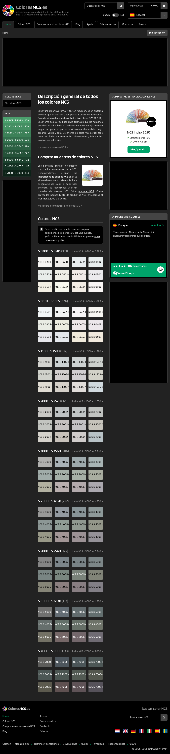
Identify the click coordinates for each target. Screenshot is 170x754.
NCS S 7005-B (62, 662)
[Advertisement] (85, 62)
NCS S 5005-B (62, 562)
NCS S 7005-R (62, 687)
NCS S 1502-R (62, 374)
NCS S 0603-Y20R (79, 337)
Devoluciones (70, 744)
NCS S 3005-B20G (79, 462)
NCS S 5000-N (45, 562)
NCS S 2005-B (95, 437)
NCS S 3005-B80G (45, 474)
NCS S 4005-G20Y (79, 524)
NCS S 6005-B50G (95, 612)
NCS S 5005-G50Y (95, 574)
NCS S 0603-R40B (95, 324)
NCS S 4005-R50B (95, 537)
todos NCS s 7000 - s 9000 (86, 651)
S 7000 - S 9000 (17, 173)
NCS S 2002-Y (95, 424)
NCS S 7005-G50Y (95, 674)
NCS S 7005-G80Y (45, 687)
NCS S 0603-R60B (45, 337)
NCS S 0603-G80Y (62, 324)
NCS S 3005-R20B (79, 487)
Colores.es (19, 708)
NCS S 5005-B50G (95, 562)
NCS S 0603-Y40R (95, 337)
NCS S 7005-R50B (95, 687)
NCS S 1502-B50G (79, 362)
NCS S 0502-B (79, 262)
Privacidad (98, 744)
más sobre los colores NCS (52, 147)
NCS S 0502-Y (45, 287)
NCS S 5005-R (62, 587)
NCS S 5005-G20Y (79, 574)
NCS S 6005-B (62, 612)
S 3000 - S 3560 (17, 146)
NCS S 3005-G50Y (95, 474)
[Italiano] (149, 731)
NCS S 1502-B (62, 362)
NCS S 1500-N (45, 362)
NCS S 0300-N (45, 262)
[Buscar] (120, 5)
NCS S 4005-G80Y (45, 537)
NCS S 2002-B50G (79, 412)
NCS (7, 113)
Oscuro (107, 15)
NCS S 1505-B (95, 387)
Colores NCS (13, 96)
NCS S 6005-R (62, 637)
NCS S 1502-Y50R (62, 387)
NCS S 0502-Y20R (62, 287)
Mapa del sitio (22, 744)
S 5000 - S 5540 (17, 159)
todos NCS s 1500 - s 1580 (87, 351)
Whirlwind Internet (158, 749)
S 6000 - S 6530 (17, 166)
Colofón (6, 744)
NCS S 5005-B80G (45, 574)
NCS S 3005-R (62, 487)
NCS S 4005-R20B (79, 537)
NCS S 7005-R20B (79, 687)
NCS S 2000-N (45, 412)
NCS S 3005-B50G (95, 462)
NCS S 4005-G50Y (95, 524)
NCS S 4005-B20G (79, 512)
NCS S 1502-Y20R (45, 387)
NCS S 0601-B (45, 312)
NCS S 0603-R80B (62, 337)
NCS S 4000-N (45, 512)
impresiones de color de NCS (53, 176)
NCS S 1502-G (95, 362)
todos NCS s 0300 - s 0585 (86, 251)
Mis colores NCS (13, 103)
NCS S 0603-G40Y (45, 324)
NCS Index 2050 (46, 198)
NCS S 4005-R (62, 537)
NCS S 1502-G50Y (45, 374)
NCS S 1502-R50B (79, 374)
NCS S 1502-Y (95, 374)
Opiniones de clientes (126, 216)
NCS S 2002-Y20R (45, 437)
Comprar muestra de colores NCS (133, 96)
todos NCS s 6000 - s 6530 (86, 601)
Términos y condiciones (46, 744)
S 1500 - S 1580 (17, 133)
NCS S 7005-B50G (95, 662)
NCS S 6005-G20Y (79, 624)
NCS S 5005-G (62, 574)
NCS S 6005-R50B (95, 637)
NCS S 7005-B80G (45, 674)
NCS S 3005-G (62, 474)
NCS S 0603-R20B (79, 324)
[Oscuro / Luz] (115, 15)
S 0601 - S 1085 (17, 126)
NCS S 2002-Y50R (62, 437)
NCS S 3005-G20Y (79, 474)
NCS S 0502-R (79, 274)
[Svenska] (165, 731)
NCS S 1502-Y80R (79, 387)
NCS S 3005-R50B (95, 487)
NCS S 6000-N (45, 612)
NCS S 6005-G (62, 624)
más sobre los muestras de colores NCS (59, 205)
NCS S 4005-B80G (45, 524)
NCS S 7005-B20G (79, 662)
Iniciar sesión (157, 32)
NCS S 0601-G (62, 312)
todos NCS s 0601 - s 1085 (87, 301)
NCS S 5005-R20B (79, 587)
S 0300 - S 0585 (17, 120)
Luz (122, 15)
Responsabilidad (116, 744)
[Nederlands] (117, 731)
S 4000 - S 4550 (17, 153)
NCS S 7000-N (45, 662)
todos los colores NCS (81, 118)
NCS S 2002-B (62, 412)
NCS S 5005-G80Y (45, 587)
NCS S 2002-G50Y (45, 424)
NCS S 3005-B (62, 462)
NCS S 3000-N (45, 462)
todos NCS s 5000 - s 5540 (86, 551)
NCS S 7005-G (62, 674)
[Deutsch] (133, 731)
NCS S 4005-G (62, 524)
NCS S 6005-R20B (79, 637)
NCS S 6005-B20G (79, 612)
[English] (125, 731)
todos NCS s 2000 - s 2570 (86, 401)
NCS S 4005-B (62, 512)
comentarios (137, 266)
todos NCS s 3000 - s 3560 (86, 451)
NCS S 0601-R (79, 312)
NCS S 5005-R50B (95, 587)
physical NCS (86, 191)
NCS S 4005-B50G (95, 512)
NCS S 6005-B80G (45, 624)
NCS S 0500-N (62, 262)
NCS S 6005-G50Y (95, 624)
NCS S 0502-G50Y (62, 274)
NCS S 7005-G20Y (79, 674)
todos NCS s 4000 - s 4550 (86, 501)
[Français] (141, 731)
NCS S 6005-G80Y (45, 637)
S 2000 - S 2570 (17, 140)
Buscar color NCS (155, 708)
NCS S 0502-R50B (95, 274)
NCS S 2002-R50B (79, 424)
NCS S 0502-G (45, 274)
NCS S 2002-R (62, 424)
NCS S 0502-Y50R (79, 287)
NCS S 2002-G (95, 412)
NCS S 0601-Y (95, 312)
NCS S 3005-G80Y (45, 487)
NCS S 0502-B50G (95, 262)
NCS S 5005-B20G (79, 562)
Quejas (84, 744)
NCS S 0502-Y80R (95, 287)
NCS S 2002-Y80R (79, 437)
